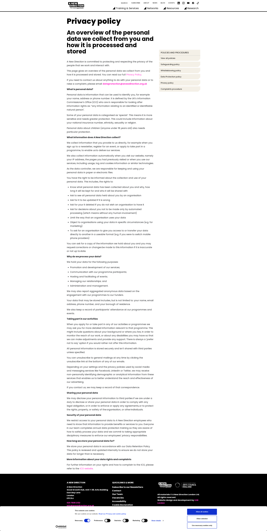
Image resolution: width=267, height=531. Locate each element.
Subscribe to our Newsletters (127, 487)
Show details (156, 520)
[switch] (107, 520)
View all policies (168, 58)
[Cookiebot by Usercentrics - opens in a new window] (61, 526)
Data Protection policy (171, 76)
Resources (173, 8)
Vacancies (118, 497)
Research (193, 8)
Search (124, 3)
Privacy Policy (133, 74)
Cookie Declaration (122, 504)
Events (171, 3)
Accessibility (119, 501)
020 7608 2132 (73, 502)
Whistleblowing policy (171, 70)
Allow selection (202, 518)
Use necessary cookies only (202, 525)
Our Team (117, 494)
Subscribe (135, 3)
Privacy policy (167, 83)
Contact (116, 490)
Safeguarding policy (170, 64)
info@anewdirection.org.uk (80, 505)
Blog (163, 3)
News (155, 3)
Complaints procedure (171, 89)
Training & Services (127, 8)
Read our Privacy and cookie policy (112, 514)
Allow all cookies (202, 512)
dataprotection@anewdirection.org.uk (125, 83)
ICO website (86, 468)
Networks (152, 8)
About (146, 3)
